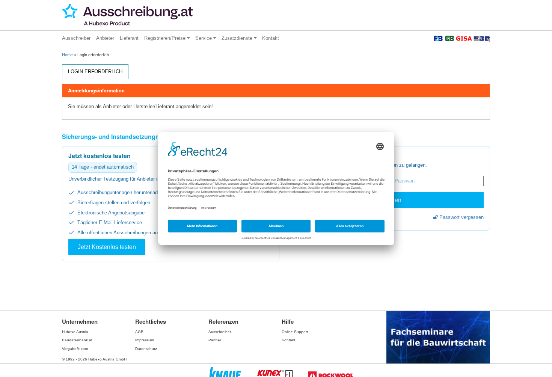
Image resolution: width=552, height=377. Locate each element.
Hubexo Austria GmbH (107, 359)
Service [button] (204, 38)
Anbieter (105, 38)
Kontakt (270, 38)
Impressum (144, 340)
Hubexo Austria (75, 332)
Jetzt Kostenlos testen (107, 247)
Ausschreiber (76, 38)
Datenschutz (146, 349)
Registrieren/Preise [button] (165, 38)
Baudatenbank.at (77, 340)
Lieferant (129, 38)
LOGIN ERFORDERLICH (95, 71)
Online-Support (295, 332)
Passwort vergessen (461, 217)
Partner (214, 340)
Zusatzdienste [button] (238, 38)
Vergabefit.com (75, 349)
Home (67, 55)
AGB (139, 332)
